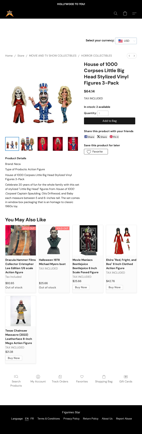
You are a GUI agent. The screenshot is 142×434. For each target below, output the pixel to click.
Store (20, 55)
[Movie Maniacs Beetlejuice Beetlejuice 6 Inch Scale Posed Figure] (88, 240)
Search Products (16, 383)
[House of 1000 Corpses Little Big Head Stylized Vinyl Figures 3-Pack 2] (43, 144)
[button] (10, 13)
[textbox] (125, 41)
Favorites (82, 381)
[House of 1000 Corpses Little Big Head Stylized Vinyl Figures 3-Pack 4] (73, 144)
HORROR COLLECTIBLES (96, 55)
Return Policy (90, 418)
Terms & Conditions (48, 418)
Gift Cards (125, 381)
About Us (107, 418)
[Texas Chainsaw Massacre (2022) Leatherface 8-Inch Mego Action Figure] (20, 311)
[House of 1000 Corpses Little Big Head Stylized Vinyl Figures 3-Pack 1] (27, 144)
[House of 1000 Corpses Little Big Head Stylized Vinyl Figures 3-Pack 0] (12, 144)
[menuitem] (129, 55)
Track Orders (60, 381)
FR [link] (32, 418)
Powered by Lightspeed (71, 424)
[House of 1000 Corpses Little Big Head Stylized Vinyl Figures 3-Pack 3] (58, 144)
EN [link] (27, 418)
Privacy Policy (71, 418)
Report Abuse (124, 418)
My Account (38, 381)
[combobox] (126, 41)
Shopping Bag (104, 381)
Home (9, 55)
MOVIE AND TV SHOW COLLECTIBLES (52, 55)
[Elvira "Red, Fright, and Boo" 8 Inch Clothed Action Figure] (121, 240)
